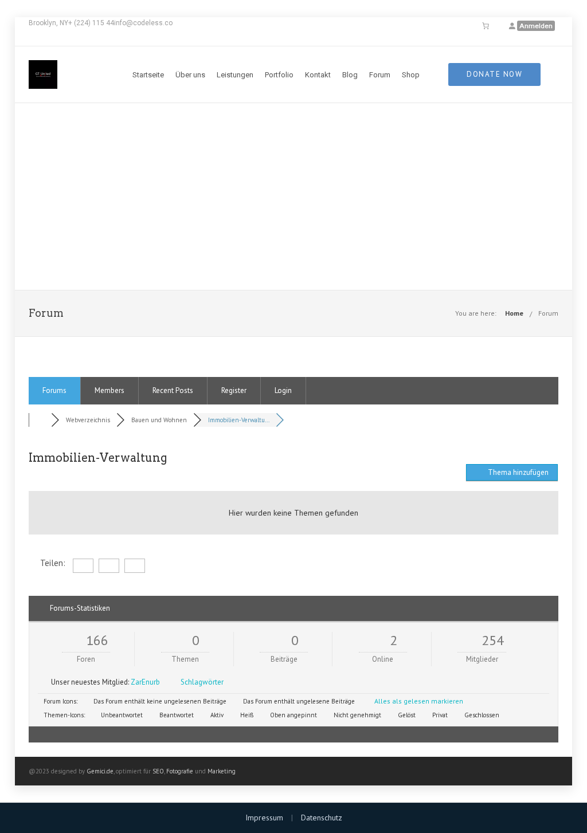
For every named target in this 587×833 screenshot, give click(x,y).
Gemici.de (100, 771)
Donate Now (494, 74)
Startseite (148, 74)
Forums (54, 390)
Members (109, 390)
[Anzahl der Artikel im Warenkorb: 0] (485, 25)
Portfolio (279, 74)
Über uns (190, 74)
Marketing (222, 771)
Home (514, 313)
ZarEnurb (145, 682)
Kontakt (318, 74)
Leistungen (235, 74)
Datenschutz (321, 817)
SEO (158, 771)
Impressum (264, 817)
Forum (379, 74)
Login (283, 390)
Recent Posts (172, 390)
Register (233, 390)
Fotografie (179, 771)
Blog (350, 74)
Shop (411, 74)
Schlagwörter (202, 682)
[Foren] (40, 420)
